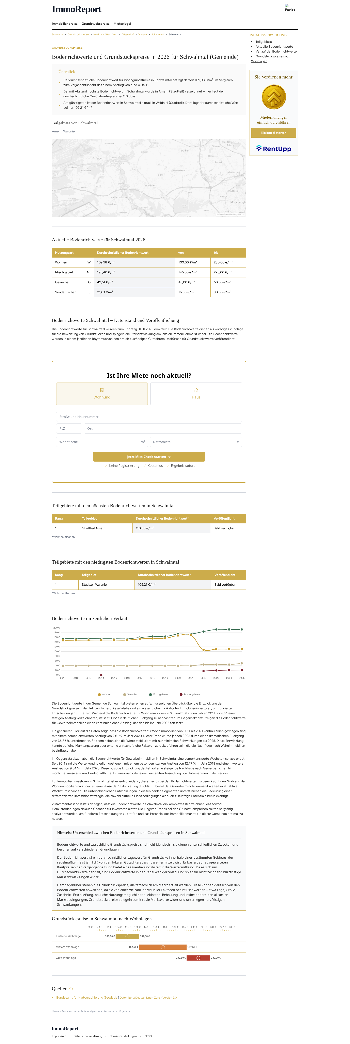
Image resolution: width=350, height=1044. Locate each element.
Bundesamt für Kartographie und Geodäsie (86, 997)
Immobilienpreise (65, 24)
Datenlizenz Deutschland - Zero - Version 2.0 (148, 997)
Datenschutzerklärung (88, 1036)
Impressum (59, 1036)
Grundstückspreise (96, 24)
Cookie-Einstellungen (123, 1036)
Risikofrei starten (273, 133)
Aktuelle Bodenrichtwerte (274, 46)
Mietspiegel (122, 24)
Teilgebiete (264, 42)
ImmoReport (76, 9)
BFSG (148, 1036)
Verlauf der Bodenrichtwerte (276, 51)
